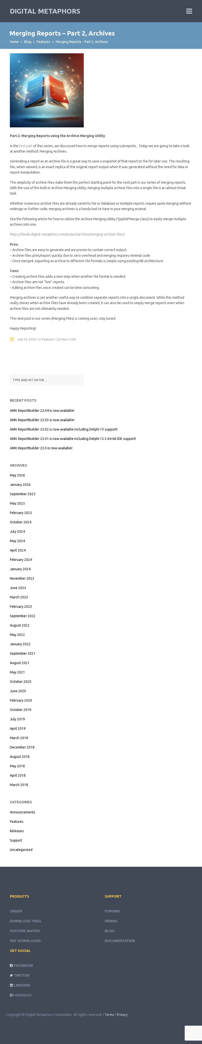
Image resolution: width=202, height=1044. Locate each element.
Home (14, 42)
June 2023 (18, 588)
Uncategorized (21, 850)
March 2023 (19, 597)
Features (43, 42)
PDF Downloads (25, 941)
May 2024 (17, 541)
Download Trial (26, 921)
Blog (27, 42)
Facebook (23, 965)
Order (16, 911)
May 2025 (17, 503)
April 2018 (18, 775)
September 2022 (22, 616)
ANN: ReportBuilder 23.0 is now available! (41, 448)
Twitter (22, 975)
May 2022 (17, 635)
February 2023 (21, 607)
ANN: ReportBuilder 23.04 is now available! (42, 411)
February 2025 (21, 513)
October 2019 (20, 710)
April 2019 (18, 728)
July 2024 (17, 531)
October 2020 (20, 682)
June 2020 (18, 691)
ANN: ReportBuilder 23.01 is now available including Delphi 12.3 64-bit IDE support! (73, 439)
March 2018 (19, 785)
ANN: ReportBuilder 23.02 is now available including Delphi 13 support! (64, 429)
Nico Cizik (69, 339)
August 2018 (20, 757)
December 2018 (22, 747)
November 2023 (22, 578)
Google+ (24, 995)
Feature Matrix (25, 931)
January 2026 (20, 485)
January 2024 (20, 569)
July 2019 (17, 719)
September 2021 (22, 653)
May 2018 (17, 766)
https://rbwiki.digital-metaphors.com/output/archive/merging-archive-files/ (67, 234)
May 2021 (17, 672)
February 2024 (21, 560)
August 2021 (20, 663)
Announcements (22, 812)
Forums (112, 911)
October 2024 (20, 522)
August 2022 (20, 625)
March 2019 (19, 738)
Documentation (120, 941)
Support (16, 840)
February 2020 (21, 700)
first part (26, 146)
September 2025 (22, 494)
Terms (109, 1015)
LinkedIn (22, 985)
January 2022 (20, 644)
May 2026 (17, 475)
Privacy (122, 1015)
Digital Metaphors (45, 11)
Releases (17, 831)
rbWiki (111, 921)
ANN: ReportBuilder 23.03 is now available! (42, 420)
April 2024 (18, 550)
